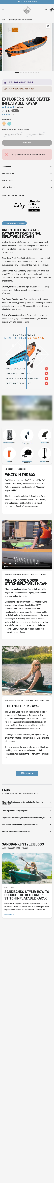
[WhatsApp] (19, 195)
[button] (8, 107)
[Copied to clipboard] (23, 195)
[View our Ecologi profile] (27, 205)
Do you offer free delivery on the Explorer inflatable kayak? (23, 818)
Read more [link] (8, 914)
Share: (4, 195)
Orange (4, 124)
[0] (50, 10)
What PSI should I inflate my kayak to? (16, 832)
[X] (12, 195)
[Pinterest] (16, 195)
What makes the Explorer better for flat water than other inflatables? (22, 803)
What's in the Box (8, 173)
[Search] (46, 10)
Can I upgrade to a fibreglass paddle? (15, 811)
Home (3, 20)
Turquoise (9, 124)
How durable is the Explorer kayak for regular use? (20, 825)
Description (6, 166)
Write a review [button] (27, 773)
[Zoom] (48, 26)
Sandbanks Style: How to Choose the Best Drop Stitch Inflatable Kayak (26, 894)
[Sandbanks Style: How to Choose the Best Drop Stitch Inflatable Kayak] (27, 868)
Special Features (8, 180)
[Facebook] (9, 195)
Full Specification (8, 187)
